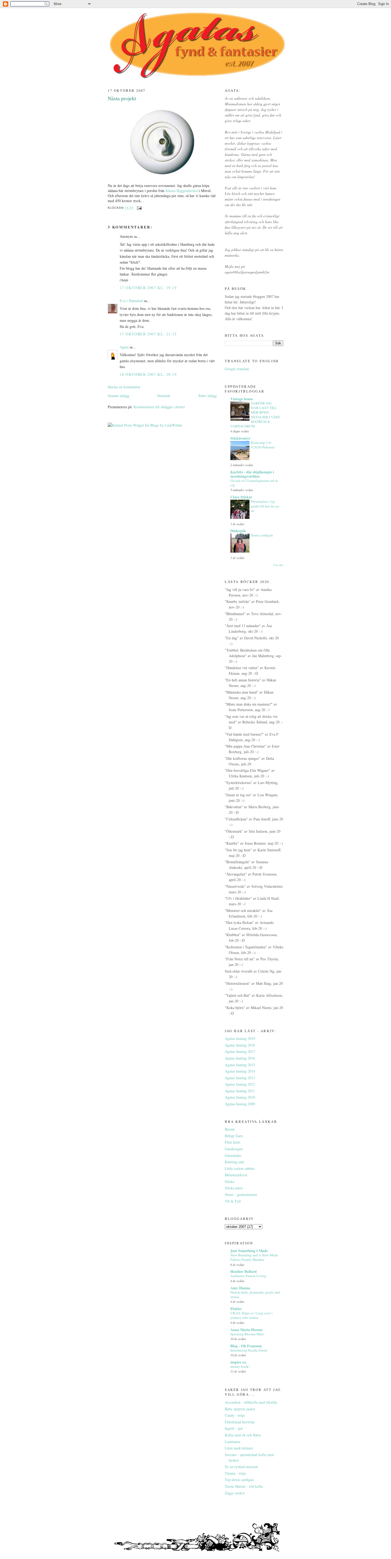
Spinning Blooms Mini (247, 1334)
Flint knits (232, 1142)
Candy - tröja (235, 1415)
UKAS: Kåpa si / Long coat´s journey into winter (251, 1315)
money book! (239, 1366)
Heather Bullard (243, 1271)
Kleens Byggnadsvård (181, 190)
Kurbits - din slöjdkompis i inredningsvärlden (252, 474)
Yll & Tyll (233, 1201)
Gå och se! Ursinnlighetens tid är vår (254, 482)
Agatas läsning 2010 (240, 1097)
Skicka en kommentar (124, 386)
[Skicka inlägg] (139, 208)
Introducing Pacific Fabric (249, 1350)
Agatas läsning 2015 (240, 1064)
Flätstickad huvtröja (240, 1421)
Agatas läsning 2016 (240, 1058)
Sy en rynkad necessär (241, 1466)
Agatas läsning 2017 (240, 1051)
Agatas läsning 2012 (240, 1084)
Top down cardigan (239, 1479)
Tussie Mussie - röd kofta (244, 1486)
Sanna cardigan (262, 535)
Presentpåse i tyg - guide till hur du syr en (265, 506)
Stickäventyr (240, 438)
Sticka (229, 1181)
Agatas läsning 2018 (240, 1045)
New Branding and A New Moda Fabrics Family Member (254, 1257)
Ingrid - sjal (234, 1428)
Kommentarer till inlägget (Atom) (159, 406)
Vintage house (241, 399)
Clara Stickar (241, 497)
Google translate (237, 368)
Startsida (163, 395)
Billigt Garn (234, 1135)
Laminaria (232, 1441)
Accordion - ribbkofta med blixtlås (251, 1402)
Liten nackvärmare (239, 1447)
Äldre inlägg (207, 395)
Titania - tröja (235, 1473)
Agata (124, 346)
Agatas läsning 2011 (240, 1090)
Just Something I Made (249, 1250)
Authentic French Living (248, 1275)
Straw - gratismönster (241, 1194)
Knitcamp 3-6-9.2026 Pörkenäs (263, 444)
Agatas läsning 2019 (240, 1038)
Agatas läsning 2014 (240, 1071)
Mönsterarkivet (236, 1174)
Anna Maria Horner (246, 1329)
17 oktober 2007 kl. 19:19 (148, 287)
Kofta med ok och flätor (243, 1434)
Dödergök (238, 530)
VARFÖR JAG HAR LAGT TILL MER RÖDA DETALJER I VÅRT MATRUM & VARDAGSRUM (255, 415)
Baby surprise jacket (240, 1408)
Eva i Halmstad (131, 300)
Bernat (230, 1129)
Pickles (236, 1308)
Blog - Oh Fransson (246, 1346)
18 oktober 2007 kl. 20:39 (148, 374)
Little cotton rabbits (240, 1168)
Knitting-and (234, 1161)
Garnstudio (233, 1155)
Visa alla (278, 565)
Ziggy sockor (235, 1492)
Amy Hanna (240, 1288)
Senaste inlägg (118, 395)
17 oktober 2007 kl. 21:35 (148, 333)
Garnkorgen (234, 1148)
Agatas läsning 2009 (240, 1103)
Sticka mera (234, 1187)
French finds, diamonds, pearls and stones (255, 1294)
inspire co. (238, 1362)
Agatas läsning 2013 (240, 1077)
